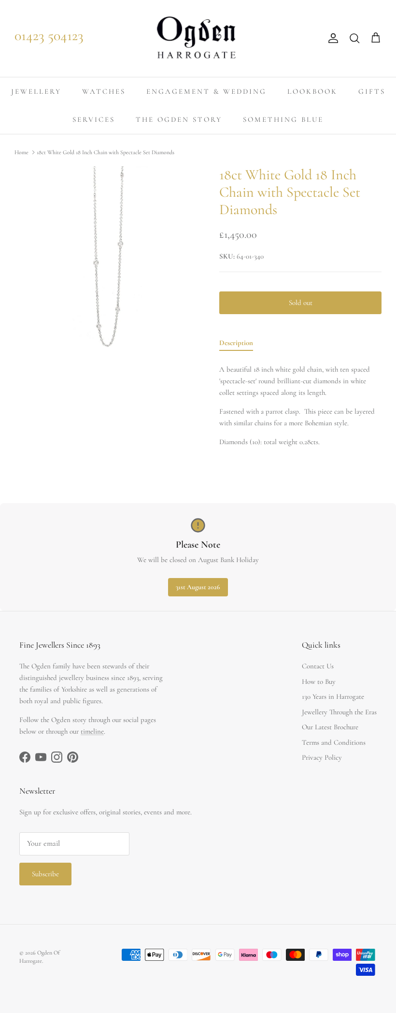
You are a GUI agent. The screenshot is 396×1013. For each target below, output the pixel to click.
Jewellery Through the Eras (339, 712)
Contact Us (318, 666)
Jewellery (36, 91)
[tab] (236, 344)
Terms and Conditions (334, 742)
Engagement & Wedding (206, 91)
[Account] (331, 38)
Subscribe (45, 873)
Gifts (371, 91)
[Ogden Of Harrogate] (198, 38)
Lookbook (312, 91)
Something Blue (283, 119)
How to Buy (319, 681)
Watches (104, 91)
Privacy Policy (322, 757)
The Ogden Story (179, 119)
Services (93, 119)
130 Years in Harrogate (333, 696)
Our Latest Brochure (330, 727)
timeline (92, 731)
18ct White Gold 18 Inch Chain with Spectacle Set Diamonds (105, 152)
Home (21, 152)
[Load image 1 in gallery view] (106, 258)
